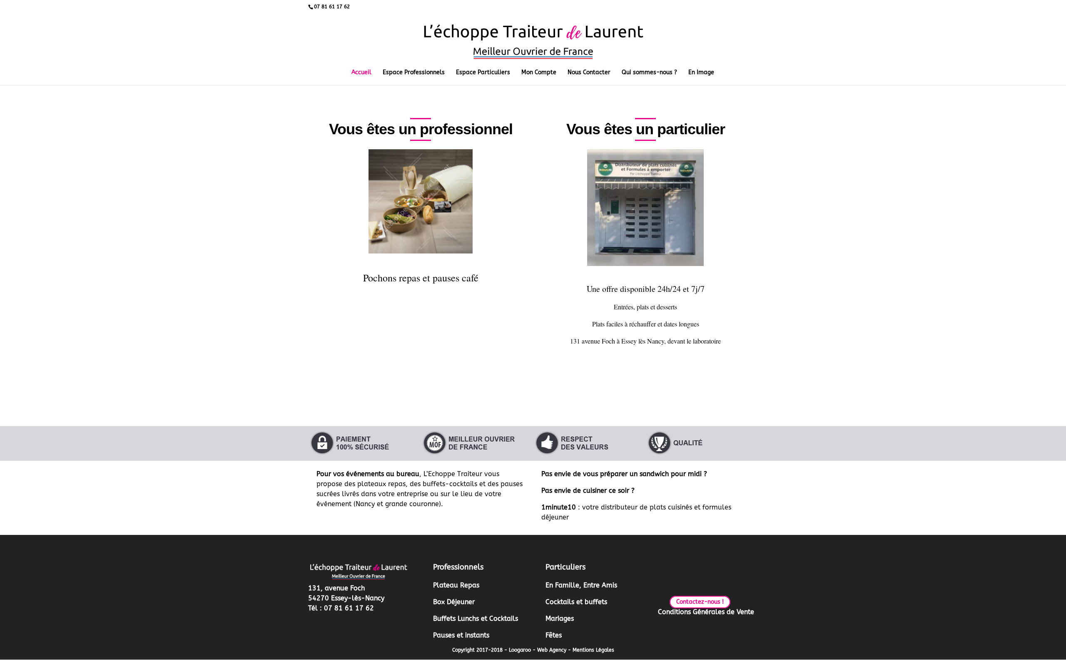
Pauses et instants (461, 635)
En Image (701, 73)
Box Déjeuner (454, 602)
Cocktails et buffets (576, 602)
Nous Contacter (589, 73)
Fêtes (553, 635)
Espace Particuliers (483, 73)
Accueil (361, 73)
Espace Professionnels (414, 73)
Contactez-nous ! (700, 601)
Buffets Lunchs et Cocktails (475, 618)
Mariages (559, 618)
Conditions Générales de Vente (706, 612)
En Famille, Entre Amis (581, 585)
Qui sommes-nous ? (649, 73)
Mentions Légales (593, 650)
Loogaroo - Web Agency (537, 650)
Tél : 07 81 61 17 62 (341, 608)
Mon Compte (538, 73)
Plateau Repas (456, 585)
